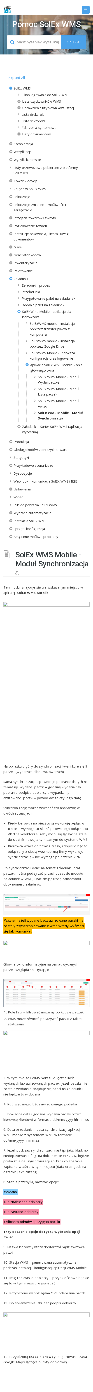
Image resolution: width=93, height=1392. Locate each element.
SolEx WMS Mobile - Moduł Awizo (58, 403)
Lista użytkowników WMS (41, 101)
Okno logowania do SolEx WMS (45, 94)
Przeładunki (31, 292)
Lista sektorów (33, 121)
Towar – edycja (25, 181)
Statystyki (21, 457)
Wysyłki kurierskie (27, 159)
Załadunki (21, 278)
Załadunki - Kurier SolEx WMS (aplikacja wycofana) (52, 429)
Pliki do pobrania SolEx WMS (35, 505)
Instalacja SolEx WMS (30, 520)
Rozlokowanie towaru (30, 226)
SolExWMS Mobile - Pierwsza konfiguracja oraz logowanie (52, 355)
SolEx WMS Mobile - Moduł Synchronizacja (60, 415)
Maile (18, 247)
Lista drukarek (33, 114)
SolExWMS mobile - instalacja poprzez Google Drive (52, 344)
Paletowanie (23, 271)
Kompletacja (23, 143)
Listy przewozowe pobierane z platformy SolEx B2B (46, 170)
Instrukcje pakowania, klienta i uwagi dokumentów (41, 236)
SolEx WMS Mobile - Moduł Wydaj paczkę (58, 379)
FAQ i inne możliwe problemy (36, 536)
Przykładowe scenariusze (33, 465)
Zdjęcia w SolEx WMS (30, 188)
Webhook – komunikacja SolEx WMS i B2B (45, 481)
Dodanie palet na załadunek (43, 305)
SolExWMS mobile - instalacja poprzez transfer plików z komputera (52, 329)
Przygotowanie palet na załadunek (48, 298)
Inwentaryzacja (25, 263)
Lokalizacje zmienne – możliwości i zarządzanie (40, 207)
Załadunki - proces (36, 285)
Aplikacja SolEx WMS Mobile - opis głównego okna (56, 367)
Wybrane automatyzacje (32, 513)
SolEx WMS (22, 88)
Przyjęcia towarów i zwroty (35, 218)
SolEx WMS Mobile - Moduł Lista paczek (58, 391)
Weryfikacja (23, 151)
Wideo (18, 497)
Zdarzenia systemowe (39, 127)
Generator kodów (27, 255)
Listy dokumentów (36, 134)
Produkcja (21, 441)
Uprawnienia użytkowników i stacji (48, 108)
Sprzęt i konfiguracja (29, 528)
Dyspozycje (23, 473)
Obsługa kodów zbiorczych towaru (40, 449)
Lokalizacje (22, 196)
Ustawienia (22, 489)
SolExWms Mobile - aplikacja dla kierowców (46, 314)
